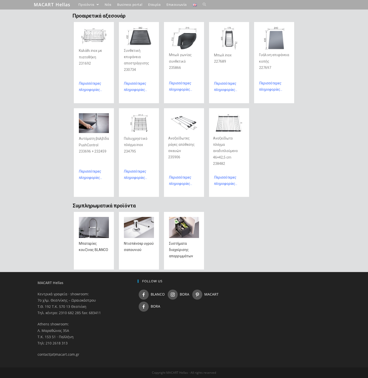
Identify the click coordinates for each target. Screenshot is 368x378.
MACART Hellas (52, 5)
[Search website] (204, 4)
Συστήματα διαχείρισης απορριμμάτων (181, 249)
